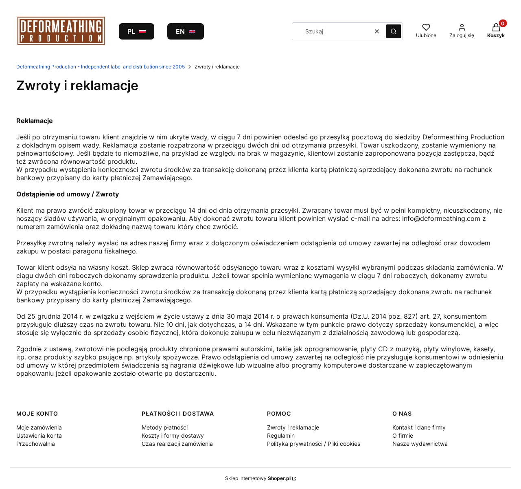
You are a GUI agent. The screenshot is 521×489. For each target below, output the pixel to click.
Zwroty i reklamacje (293, 427)
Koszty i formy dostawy (173, 435)
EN (180, 31)
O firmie (402, 435)
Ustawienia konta (39, 435)
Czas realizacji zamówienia (177, 443)
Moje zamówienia (39, 427)
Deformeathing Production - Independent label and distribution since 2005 (100, 67)
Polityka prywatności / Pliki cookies (313, 443)
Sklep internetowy (258, 478)
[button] (393, 31)
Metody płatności (165, 427)
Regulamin (281, 435)
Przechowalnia (35, 443)
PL (131, 31)
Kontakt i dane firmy (419, 427)
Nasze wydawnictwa (420, 443)
